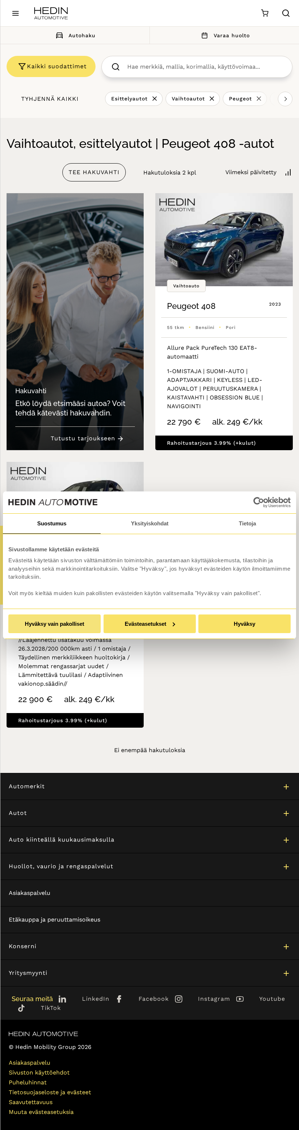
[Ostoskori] (264, 13)
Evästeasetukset (145, 624)
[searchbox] (205, 67)
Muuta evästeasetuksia (41, 1111)
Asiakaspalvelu (29, 892)
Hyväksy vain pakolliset (54, 624)
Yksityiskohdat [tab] (149, 523)
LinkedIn (95, 998)
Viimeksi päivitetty (250, 172)
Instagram (214, 998)
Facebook (154, 998)
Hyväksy (244, 624)
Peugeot (240, 98)
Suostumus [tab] (51, 523)
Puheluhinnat (28, 1082)
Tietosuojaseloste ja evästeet (50, 1092)
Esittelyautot (129, 98)
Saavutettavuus (31, 1102)
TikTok (51, 1007)
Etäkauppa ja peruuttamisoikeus (54, 919)
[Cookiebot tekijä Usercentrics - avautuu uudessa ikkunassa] (259, 502)
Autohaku (82, 35)
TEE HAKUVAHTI (94, 172)
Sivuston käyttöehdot (39, 1072)
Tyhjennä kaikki (50, 98)
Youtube (272, 998)
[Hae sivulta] (286, 13)
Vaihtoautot (188, 98)
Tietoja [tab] (247, 523)
